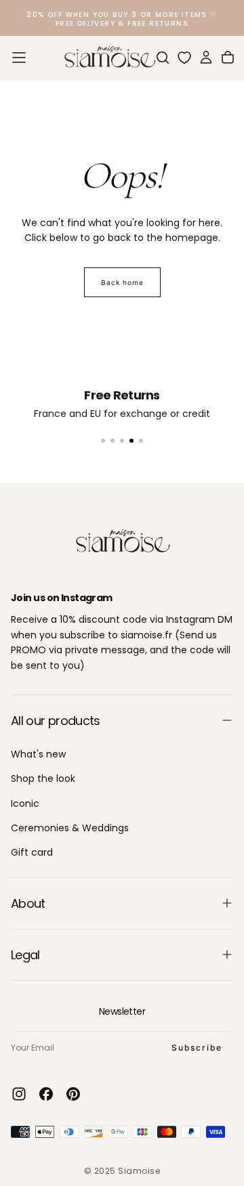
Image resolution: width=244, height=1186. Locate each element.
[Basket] (228, 57)
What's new (38, 754)
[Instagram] (19, 1094)
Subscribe (196, 1047)
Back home (122, 282)
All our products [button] (55, 720)
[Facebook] (46, 1094)
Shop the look (43, 778)
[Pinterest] (73, 1094)
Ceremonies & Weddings (70, 828)
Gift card (32, 852)
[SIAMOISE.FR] (122, 541)
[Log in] (206, 57)
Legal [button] (25, 954)
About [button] (28, 903)
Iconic (25, 803)
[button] (19, 57)
